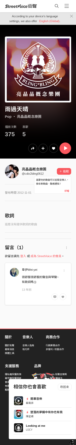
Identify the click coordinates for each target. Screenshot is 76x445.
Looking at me (35, 425)
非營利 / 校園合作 (55, 349)
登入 (23, 256)
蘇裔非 (30, 403)
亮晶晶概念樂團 (29, 117)
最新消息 (9, 349)
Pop (8, 117)
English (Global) (49, 21)
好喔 (67, 191)
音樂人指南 (28, 345)
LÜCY (29, 429)
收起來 (64, 387)
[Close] (71, 16)
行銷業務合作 (53, 345)
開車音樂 (36, 398)
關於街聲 (9, 345)
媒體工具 (9, 353)
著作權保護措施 (13, 378)
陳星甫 (30, 416)
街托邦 (25, 349)
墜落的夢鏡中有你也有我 (46, 412)
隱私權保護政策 (13, 374)
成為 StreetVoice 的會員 (46, 256)
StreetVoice (21, 6)
